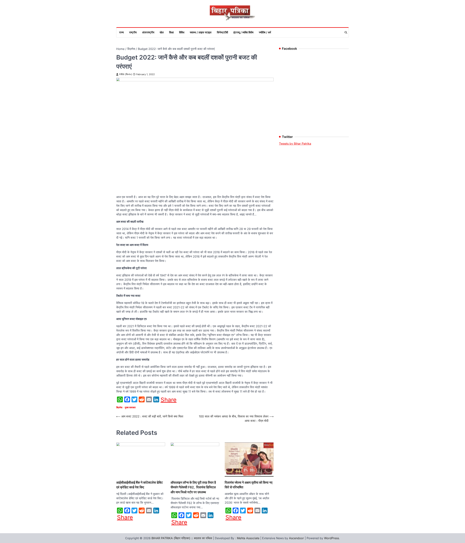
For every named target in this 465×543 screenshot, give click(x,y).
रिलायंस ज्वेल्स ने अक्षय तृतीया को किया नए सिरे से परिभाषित (248, 485)
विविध (181, 32)
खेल (162, 32)
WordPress (331, 538)
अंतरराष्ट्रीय (148, 32)
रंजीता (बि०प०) (125, 74)
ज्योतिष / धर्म (265, 32)
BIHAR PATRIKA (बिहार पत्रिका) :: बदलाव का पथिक (181, 538)
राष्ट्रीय (133, 32)
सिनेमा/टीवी (222, 32)
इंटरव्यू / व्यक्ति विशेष (243, 32)
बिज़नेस (119, 407)
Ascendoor (296, 538)
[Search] (346, 32)
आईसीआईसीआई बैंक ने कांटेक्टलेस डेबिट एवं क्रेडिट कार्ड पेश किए (139, 485)
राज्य (121, 32)
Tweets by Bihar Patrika (295, 143)
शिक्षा (171, 32)
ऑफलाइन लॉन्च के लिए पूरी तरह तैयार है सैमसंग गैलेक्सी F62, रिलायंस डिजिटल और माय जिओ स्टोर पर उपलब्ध (193, 487)
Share (169, 400)
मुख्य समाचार (130, 407)
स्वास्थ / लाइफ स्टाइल (200, 32)
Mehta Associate (248, 538)
